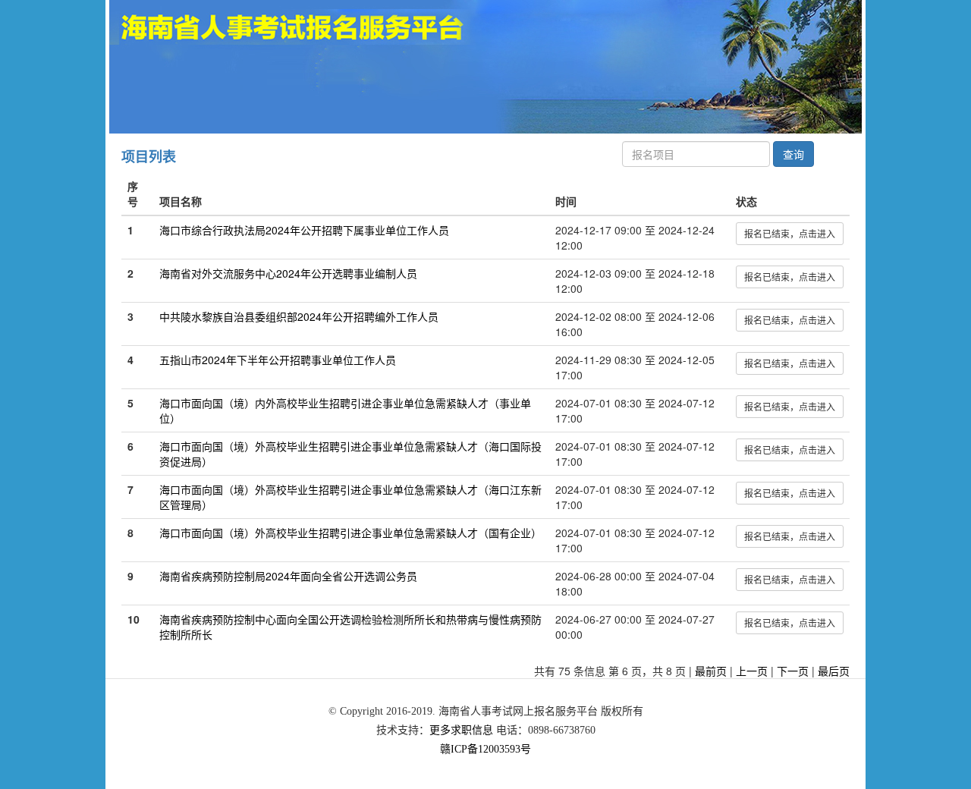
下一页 (793, 670)
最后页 (834, 670)
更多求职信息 (461, 730)
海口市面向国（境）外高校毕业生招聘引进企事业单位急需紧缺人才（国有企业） (350, 532)
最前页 (711, 670)
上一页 (752, 670)
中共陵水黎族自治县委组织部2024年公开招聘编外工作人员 (298, 316)
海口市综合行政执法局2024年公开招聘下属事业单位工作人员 (304, 229)
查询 (793, 154)
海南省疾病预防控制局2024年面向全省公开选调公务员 (288, 575)
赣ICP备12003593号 (485, 749)
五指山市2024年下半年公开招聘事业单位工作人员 (277, 359)
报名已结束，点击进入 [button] (789, 233)
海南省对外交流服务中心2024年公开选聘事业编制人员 (288, 273)
